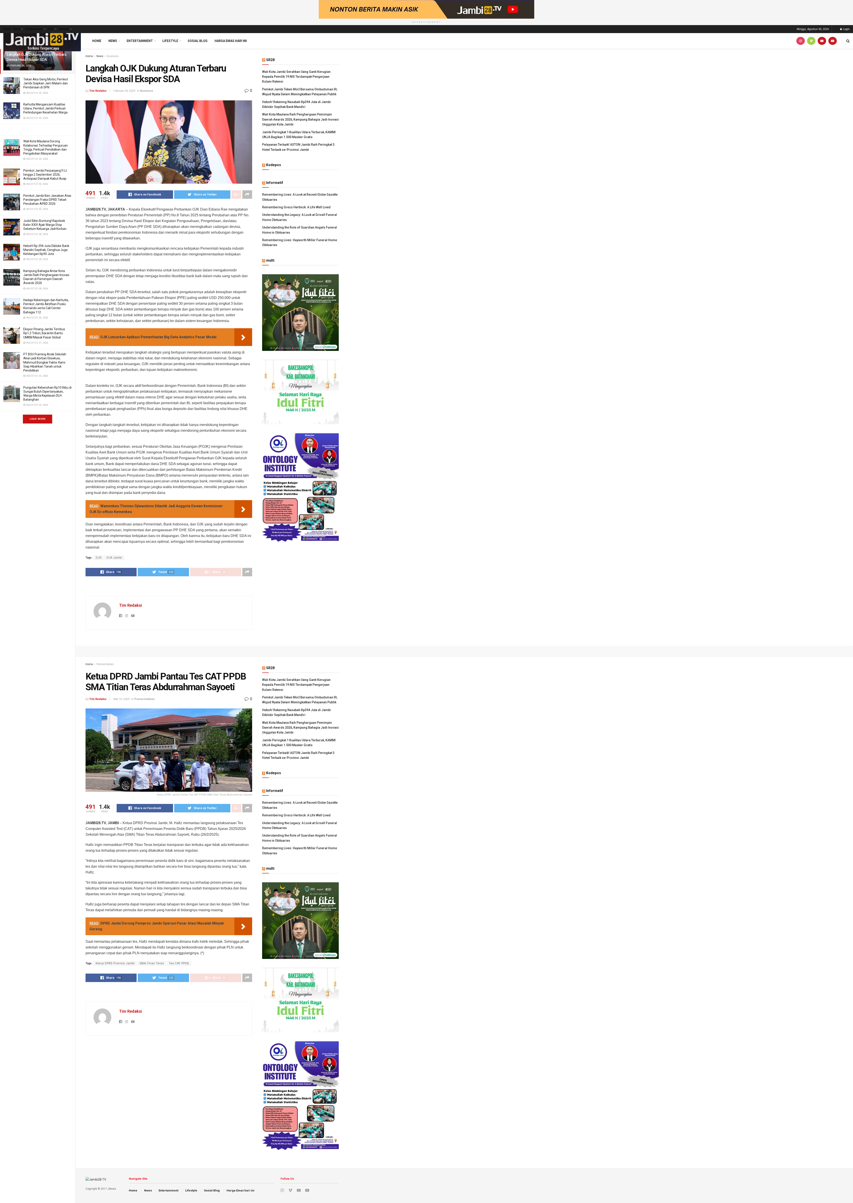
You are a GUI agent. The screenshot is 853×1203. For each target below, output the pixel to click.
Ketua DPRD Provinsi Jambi (115, 963)
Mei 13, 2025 (122, 699)
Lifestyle (63, 29)
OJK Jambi (114, 557)
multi (270, 260)
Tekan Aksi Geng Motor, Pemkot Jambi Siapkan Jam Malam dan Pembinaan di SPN (45, 83)
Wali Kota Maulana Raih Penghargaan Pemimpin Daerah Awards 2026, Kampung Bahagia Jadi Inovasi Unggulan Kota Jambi (300, 119)
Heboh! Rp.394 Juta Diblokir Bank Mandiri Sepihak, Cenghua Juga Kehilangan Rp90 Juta (46, 250)
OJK (99, 557)
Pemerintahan (105, 664)
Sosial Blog (197, 41)
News (16, 29)
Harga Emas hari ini (231, 41)
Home (7, 29)
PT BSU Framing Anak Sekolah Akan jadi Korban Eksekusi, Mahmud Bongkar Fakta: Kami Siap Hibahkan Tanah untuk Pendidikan (44, 362)
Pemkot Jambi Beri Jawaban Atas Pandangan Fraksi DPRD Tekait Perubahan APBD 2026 (47, 199)
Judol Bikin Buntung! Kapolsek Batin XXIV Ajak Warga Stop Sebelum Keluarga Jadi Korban (44, 225)
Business (113, 56)
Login (846, 29)
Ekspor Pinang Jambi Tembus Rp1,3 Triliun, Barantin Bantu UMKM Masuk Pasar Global (44, 333)
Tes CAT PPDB (179, 963)
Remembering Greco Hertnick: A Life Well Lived (296, 207)
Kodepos (273, 165)
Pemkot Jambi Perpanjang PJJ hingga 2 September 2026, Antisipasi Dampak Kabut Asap (45, 174)
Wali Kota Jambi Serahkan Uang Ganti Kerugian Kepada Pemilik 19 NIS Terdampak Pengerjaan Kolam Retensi (296, 77)
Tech (51, 29)
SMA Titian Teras (152, 963)
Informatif (274, 183)
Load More (38, 419)
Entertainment (34, 29)
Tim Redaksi (97, 90)
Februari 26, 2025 (124, 90)
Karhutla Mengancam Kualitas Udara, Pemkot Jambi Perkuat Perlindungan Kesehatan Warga (45, 108)
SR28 (270, 60)
